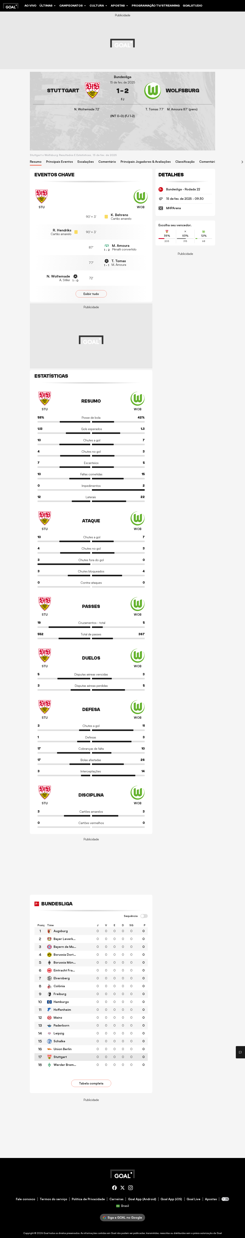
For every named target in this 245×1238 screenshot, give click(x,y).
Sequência (131, 916)
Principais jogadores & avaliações (146, 162)
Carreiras (116, 1199)
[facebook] (114, 1188)
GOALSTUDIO (192, 5)
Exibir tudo (91, 294)
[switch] (144, 916)
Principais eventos (59, 162)
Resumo (36, 162)
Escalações (86, 162)
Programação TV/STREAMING (156, 5)
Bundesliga (122, 77)
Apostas (211, 1199)
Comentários (208, 162)
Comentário (107, 162)
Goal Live (193, 1199)
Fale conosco (25, 1199)
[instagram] (130, 1188)
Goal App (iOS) (171, 1199)
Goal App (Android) (142, 1199)
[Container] (67, 91)
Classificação (185, 162)
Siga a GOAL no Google (125, 1217)
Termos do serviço (53, 1199)
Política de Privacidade (88, 1199)
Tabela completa (91, 1083)
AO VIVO (30, 5)
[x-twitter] (122, 1188)
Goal (46, 1233)
